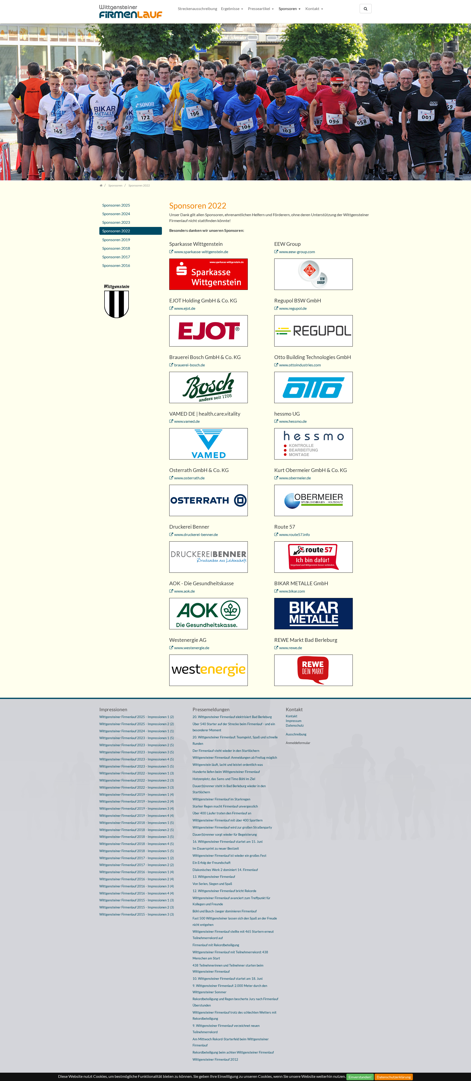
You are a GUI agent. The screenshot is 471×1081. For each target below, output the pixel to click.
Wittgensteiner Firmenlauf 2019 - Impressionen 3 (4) (136, 808)
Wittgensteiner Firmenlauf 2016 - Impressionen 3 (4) (136, 886)
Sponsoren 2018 (116, 248)
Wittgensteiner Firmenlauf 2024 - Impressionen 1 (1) (136, 731)
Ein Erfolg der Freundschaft (212, 863)
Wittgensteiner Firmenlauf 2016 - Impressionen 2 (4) (136, 879)
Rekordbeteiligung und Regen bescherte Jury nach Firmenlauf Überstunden (235, 1002)
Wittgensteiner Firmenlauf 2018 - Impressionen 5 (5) (136, 851)
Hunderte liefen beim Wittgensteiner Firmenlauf (226, 772)
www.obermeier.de (295, 477)
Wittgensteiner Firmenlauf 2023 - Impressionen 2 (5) (136, 745)
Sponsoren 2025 (116, 205)
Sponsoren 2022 (116, 230)
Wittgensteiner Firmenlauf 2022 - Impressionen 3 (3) (136, 787)
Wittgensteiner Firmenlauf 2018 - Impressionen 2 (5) (136, 830)
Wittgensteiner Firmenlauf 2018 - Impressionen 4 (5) (136, 844)
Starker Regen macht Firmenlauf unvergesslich (225, 806)
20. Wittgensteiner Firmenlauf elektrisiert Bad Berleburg (232, 717)
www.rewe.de (290, 647)
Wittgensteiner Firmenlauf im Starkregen (221, 799)
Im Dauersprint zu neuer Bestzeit (216, 848)
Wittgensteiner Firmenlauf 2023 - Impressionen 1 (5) (136, 738)
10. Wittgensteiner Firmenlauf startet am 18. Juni (227, 979)
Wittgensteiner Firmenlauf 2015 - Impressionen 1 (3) (136, 900)
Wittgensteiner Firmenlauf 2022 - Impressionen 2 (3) (136, 780)
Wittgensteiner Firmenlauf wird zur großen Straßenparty (232, 827)
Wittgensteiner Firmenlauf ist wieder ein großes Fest (229, 855)
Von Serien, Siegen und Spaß (212, 884)
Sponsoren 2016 (116, 265)
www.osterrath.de (189, 477)
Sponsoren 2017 (116, 256)
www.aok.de (184, 591)
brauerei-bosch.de (189, 364)
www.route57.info (294, 534)
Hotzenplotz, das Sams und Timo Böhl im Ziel (224, 779)
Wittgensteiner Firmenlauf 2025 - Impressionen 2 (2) (136, 724)
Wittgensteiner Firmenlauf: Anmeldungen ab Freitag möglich (235, 757)
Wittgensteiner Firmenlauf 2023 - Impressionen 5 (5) (136, 766)
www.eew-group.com (297, 251)
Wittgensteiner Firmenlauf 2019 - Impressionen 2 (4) (136, 801)
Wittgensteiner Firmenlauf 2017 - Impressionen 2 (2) (136, 865)
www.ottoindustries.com (300, 364)
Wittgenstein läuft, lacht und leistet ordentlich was (228, 765)
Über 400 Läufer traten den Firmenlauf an (222, 813)
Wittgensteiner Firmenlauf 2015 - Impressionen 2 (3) (136, 907)
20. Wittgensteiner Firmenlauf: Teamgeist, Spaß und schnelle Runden (235, 740)
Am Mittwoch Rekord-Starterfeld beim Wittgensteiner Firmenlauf (231, 1042)
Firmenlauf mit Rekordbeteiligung (216, 945)
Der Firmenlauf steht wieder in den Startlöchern (226, 751)
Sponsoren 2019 (116, 239)
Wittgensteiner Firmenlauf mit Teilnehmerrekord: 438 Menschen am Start (230, 955)
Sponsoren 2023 (116, 222)
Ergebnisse (230, 8)
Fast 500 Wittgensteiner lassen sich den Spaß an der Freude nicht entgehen (235, 921)
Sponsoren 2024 (116, 213)
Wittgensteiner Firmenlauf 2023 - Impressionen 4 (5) (136, 759)
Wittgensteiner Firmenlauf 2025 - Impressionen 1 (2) (136, 717)
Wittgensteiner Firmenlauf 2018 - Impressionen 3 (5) (136, 837)
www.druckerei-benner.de (196, 534)
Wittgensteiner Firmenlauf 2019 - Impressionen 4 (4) (136, 816)
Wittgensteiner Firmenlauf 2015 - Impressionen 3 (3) (136, 914)
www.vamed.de (187, 421)
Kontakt (312, 8)
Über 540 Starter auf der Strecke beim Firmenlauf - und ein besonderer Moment (234, 727)
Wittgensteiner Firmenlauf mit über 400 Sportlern (227, 820)
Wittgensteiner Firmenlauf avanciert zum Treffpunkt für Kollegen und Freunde (231, 901)
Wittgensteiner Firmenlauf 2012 (215, 1059)
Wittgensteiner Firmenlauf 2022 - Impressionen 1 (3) (136, 773)
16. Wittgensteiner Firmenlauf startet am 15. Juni (227, 842)
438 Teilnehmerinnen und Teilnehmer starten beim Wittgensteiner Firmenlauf (228, 968)
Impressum (293, 721)
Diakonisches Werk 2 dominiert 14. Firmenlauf (225, 870)
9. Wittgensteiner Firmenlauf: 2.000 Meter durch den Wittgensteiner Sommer (230, 989)
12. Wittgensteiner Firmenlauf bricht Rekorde (224, 891)
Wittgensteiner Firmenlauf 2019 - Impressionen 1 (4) (136, 794)
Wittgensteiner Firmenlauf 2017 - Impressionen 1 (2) (136, 858)
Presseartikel (259, 8)
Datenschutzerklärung (394, 1077)
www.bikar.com (292, 591)
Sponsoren (288, 8)
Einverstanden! (360, 1077)
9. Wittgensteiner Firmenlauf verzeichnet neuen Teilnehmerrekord (226, 1029)
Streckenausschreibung (197, 8)
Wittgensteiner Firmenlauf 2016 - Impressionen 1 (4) (136, 872)
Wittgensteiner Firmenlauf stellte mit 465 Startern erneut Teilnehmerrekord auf (233, 935)
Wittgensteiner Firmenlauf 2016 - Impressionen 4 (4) (136, 893)
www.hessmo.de (293, 421)
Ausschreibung (296, 734)
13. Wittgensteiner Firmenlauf (214, 877)
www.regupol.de (293, 308)
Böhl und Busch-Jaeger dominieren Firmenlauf (225, 911)
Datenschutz (295, 725)
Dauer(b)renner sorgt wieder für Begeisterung (225, 834)
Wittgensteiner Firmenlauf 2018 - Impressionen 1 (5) (136, 823)
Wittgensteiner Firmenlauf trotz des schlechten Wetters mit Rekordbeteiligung (234, 1015)
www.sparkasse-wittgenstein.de (201, 251)
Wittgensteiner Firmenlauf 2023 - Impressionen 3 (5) (136, 752)
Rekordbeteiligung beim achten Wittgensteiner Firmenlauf (233, 1052)
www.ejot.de (184, 308)
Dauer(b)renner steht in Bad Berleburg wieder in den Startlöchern (229, 789)
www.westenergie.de (191, 647)
